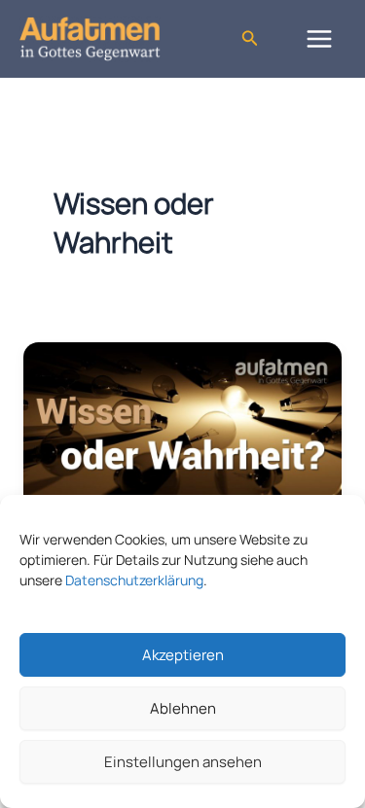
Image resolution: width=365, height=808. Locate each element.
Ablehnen (183, 708)
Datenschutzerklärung (134, 580)
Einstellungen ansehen (183, 762)
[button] (250, 39)
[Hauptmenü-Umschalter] (320, 38)
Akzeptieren (183, 655)
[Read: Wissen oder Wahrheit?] (182, 429)
